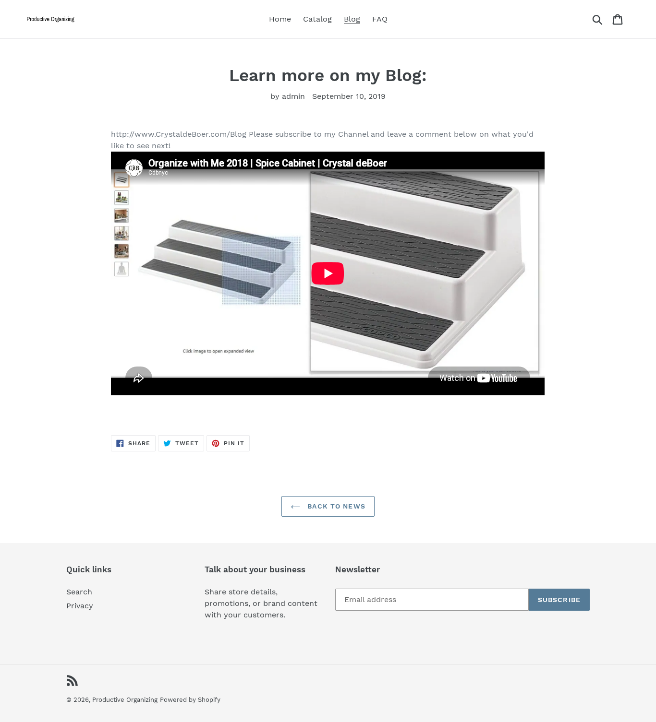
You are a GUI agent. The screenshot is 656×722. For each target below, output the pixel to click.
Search (79, 591)
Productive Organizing (125, 699)
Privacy (79, 605)
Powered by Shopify (190, 699)
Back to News (335, 506)
